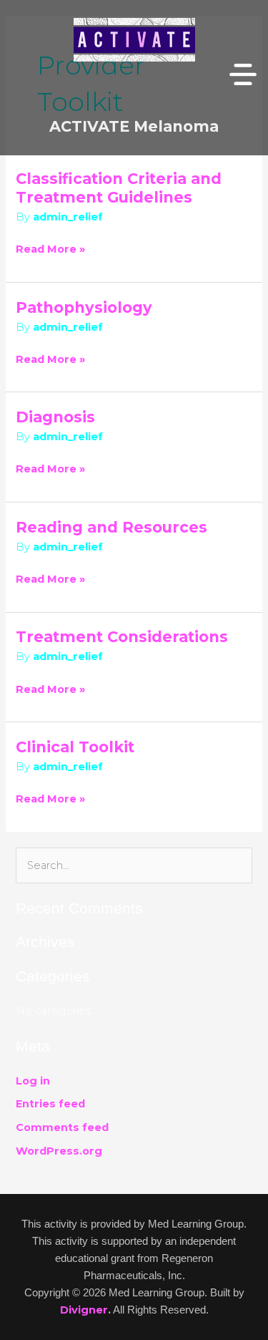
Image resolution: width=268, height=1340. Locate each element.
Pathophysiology (84, 307)
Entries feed (50, 1103)
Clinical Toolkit (75, 747)
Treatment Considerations (122, 637)
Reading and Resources (111, 527)
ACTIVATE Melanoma (134, 126)
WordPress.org (59, 1151)
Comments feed (62, 1127)
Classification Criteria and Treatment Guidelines (119, 188)
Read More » (50, 248)
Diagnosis (55, 417)
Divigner (84, 1309)
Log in (33, 1080)
